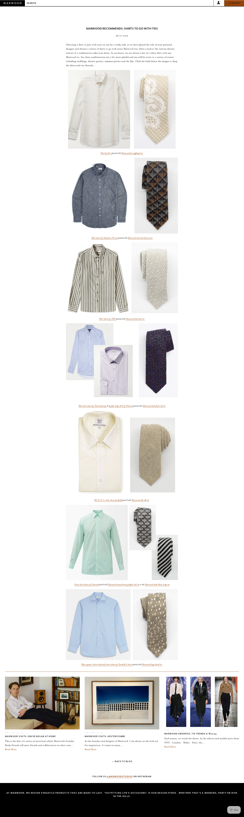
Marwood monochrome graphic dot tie (123, 584)
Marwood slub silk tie (140, 500)
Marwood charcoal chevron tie (140, 238)
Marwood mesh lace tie (135, 318)
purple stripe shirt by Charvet (121, 406)
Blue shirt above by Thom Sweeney (92, 406)
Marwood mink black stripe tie (157, 584)
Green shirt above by (82, 584)
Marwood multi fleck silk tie (154, 406)
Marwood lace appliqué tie (132, 153)
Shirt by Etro (106, 153)
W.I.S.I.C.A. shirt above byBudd (108, 500)
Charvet (94, 584)
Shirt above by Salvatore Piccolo (104, 238)
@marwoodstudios (120, 776)
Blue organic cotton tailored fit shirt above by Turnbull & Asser (106, 664)
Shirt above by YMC (107, 318)
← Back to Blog (122, 761)
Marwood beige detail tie (152, 664)
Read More (11, 749)
